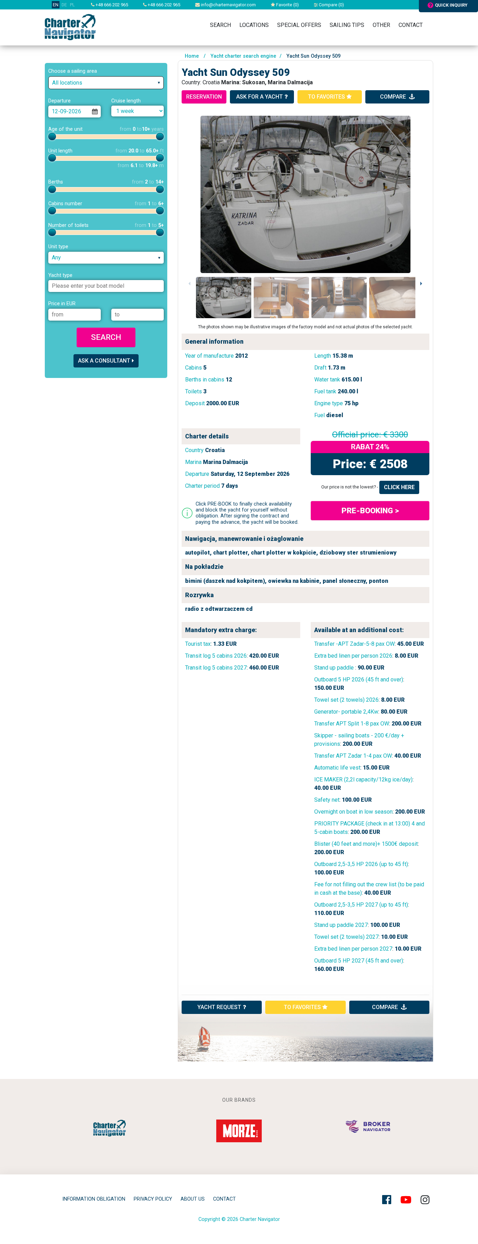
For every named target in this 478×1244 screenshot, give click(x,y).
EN (55, 4)
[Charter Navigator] (70, 26)
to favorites (327, 96)
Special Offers (299, 25)
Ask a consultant (104, 360)
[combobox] (106, 82)
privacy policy (153, 1199)
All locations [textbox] (67, 82)
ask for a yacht (259, 96)
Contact (411, 25)
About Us (193, 1199)
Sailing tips (347, 25)
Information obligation (93, 1199)
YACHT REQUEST (219, 1007)
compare (393, 96)
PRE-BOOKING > (370, 510)
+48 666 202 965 (111, 4)
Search (220, 25)
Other (381, 25)
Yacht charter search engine (243, 56)
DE (64, 4)
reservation (204, 96)
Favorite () (287, 4)
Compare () (331, 4)
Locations (254, 25)
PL (72, 4)
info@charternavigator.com (228, 4)
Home (192, 56)
